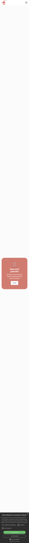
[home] (3, 2)
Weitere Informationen (22, 522)
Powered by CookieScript (14, 541)
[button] (26, 2)
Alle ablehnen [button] (14, 536)
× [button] (27, 514)
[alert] (14, 528)
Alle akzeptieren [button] (14, 532)
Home (14, 283)
